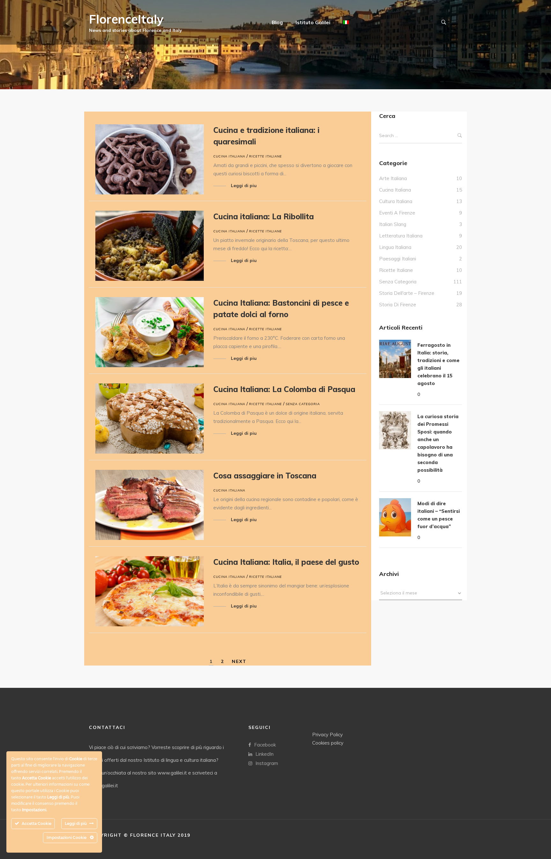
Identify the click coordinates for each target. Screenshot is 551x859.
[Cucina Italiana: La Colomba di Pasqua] (149, 418)
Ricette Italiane (265, 156)
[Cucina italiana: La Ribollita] (149, 246)
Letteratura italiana (400, 236)
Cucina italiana (229, 156)
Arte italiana (393, 178)
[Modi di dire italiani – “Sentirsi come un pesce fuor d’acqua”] (395, 517)
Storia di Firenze (397, 305)
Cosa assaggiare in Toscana (264, 475)
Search (460, 136)
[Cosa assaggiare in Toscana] (149, 505)
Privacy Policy (327, 735)
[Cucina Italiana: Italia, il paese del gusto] (149, 591)
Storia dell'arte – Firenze (406, 293)
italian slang (392, 224)
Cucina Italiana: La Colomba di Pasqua (284, 389)
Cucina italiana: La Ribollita (263, 216)
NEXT (239, 661)
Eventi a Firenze (397, 213)
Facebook (265, 745)
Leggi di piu (244, 185)
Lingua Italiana (395, 247)
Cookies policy (327, 743)
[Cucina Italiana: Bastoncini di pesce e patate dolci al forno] (149, 332)
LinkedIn (264, 754)
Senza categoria (303, 404)
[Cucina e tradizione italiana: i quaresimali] (149, 159)
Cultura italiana (395, 201)
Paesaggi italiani (397, 259)
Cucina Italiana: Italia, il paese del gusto (286, 562)
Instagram (266, 763)
